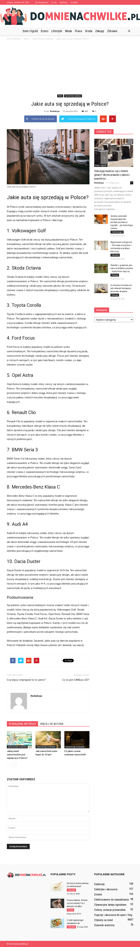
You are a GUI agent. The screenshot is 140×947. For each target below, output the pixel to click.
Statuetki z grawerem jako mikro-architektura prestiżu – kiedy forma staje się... (121, 268)
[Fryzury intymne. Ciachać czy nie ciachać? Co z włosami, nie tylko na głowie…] (57, 903)
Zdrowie (112, 31)
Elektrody (99, 884)
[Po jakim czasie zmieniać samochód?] (76, 739)
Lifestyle (56, 31)
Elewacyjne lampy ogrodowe (110, 904)
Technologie (117, 232)
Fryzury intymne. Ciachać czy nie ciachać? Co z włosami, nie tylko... (77, 903)
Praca (78, 31)
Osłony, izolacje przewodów (110, 909)
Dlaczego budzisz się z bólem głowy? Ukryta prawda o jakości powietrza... (112, 174)
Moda (68, 31)
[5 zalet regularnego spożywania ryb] (57, 923)
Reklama (64, 2)
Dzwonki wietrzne (104, 925)
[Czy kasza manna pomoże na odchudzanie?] (57, 886)
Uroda (88, 31)
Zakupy (99, 31)
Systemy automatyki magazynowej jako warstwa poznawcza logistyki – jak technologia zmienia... (121, 222)
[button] (129, 31)
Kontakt (74, 2)
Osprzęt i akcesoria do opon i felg (113, 915)
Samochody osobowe (73, 96)
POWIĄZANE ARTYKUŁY (22, 723)
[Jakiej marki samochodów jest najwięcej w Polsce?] (19, 739)
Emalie (98, 894)
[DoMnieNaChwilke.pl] (70, 16)
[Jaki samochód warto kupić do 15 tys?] (48, 739)
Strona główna (41, 2)
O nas (54, 2)
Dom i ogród (30, 31)
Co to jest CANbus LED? (75, 679)
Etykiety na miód (103, 920)
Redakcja (55, 111)
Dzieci (44, 31)
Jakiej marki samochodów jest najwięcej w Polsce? (17, 754)
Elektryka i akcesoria (105, 889)
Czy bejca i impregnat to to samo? (26, 679)
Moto (60, 96)
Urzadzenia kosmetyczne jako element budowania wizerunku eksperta (121, 288)
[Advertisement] (70, 68)
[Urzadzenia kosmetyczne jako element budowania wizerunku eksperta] (101, 288)
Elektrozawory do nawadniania (111, 899)
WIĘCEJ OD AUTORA (51, 723)
